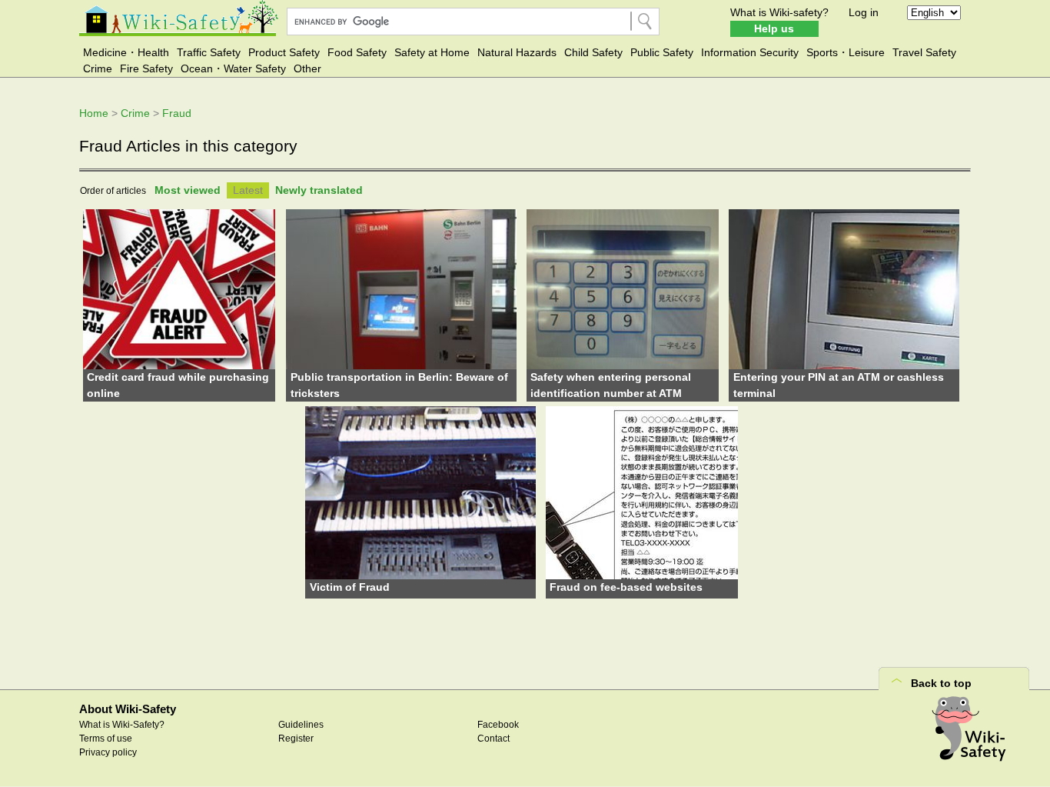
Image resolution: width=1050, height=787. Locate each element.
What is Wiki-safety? (779, 12)
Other (307, 68)
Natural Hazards (517, 52)
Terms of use (105, 738)
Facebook (498, 724)
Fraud (176, 113)
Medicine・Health (126, 52)
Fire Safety (146, 68)
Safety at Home (432, 52)
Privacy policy (108, 752)
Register (296, 738)
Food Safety (357, 52)
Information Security (750, 52)
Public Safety (661, 52)
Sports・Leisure (845, 52)
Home (93, 113)
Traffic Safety (209, 52)
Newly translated (319, 190)
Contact (493, 738)
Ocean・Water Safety (233, 68)
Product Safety (284, 52)
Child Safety (593, 52)
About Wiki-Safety (127, 708)
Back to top (941, 683)
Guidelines (301, 724)
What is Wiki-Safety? (121, 724)
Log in (864, 12)
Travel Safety (924, 52)
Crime (97, 68)
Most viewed (187, 190)
